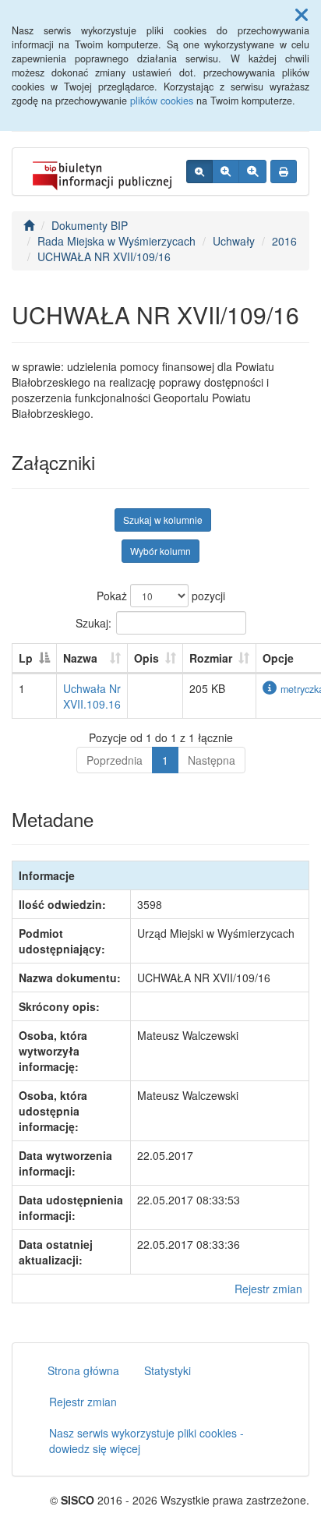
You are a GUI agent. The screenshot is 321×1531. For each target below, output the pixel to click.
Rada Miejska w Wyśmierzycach (116, 241)
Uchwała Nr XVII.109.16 (92, 696)
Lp (26, 658)
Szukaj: (93, 622)
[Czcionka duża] (252, 171)
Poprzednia (114, 760)
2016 (284, 241)
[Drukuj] (283, 171)
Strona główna (83, 1370)
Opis (146, 658)
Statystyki (167, 1370)
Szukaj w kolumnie (163, 519)
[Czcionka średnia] (225, 171)
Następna (211, 760)
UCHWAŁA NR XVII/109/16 (104, 256)
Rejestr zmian (268, 1288)
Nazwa (80, 658)
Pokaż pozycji (161, 595)
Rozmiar (210, 658)
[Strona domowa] (28, 225)
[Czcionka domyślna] (199, 171)
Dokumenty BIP (89, 225)
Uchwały (234, 241)
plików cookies (161, 101)
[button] (301, 14)
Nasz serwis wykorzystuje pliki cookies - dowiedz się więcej (146, 1440)
